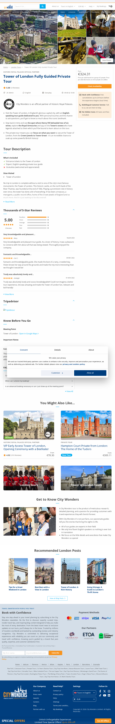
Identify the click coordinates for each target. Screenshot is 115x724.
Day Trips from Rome (61, 668)
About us (55, 6)
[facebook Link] (100, 691)
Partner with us (39, 709)
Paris (63, 12)
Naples (54, 12)
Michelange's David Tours (88, 671)
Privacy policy (58, 694)
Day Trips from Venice (52, 677)
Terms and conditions (61, 705)
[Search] (43, 6)
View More (9, 294)
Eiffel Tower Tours (101, 668)
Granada (95, 12)
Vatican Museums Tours (76, 668)
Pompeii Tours (31, 668)
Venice (36, 12)
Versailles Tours (27, 671)
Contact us (57, 691)
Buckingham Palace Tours (38, 674)
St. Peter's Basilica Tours (45, 668)
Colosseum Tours (20, 668)
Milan (45, 12)
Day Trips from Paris (14, 671)
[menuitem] (55, 6)
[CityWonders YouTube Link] (104, 695)
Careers (36, 702)
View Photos (106, 60)
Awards (36, 698)
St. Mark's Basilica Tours (67, 677)
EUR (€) (81, 6)
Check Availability (95, 86)
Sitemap (56, 702)
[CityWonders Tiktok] (100, 695)
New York (107, 12)
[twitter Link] (104, 691)
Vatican (15, 12)
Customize (55, 373)
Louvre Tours (90, 668)
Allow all (90, 373)
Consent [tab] (24, 350)
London (71, 12)
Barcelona (83, 12)
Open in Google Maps (28, 333)
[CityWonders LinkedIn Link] (109, 695)
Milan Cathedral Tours (41, 671)
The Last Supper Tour (55, 671)
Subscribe (55, 653)
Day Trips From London (21, 674)
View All (70, 391)
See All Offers (103, 721)
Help (90, 6)
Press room (37, 694)
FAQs (55, 698)
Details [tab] (57, 350)
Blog (34, 705)
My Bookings (101, 6)
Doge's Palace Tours (88, 674)
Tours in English (67, 6)
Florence (26, 12)
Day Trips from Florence (71, 671)
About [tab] (91, 350)
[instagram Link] (109, 691)
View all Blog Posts (57, 598)
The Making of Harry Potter (56, 674)
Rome (6, 12)
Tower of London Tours (73, 674)
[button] (29, 37)
